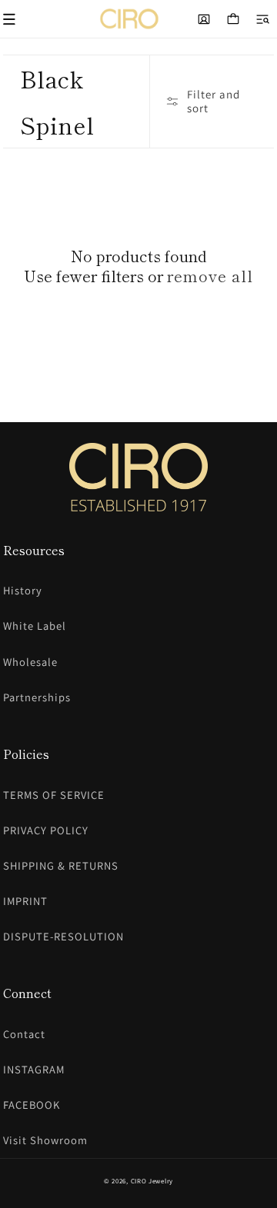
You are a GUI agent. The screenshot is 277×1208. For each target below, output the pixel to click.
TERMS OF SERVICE (54, 794)
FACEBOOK (31, 1104)
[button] (262, 19)
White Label (34, 625)
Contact (24, 1034)
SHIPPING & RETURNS (60, 865)
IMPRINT (25, 901)
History (22, 590)
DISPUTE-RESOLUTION (63, 936)
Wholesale (30, 661)
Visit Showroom (45, 1140)
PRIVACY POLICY (45, 830)
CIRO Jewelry (152, 1181)
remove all (210, 276)
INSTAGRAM (34, 1069)
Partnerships (37, 697)
